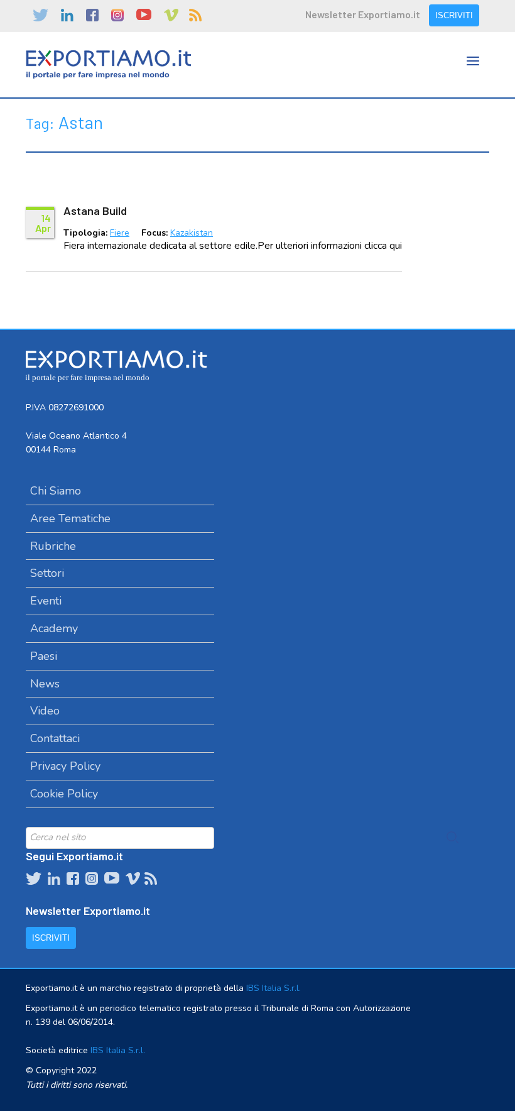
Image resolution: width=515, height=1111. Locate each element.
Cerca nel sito (453, 837)
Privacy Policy (65, 766)
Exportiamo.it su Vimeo (170, 15)
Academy (54, 628)
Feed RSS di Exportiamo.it (195, 15)
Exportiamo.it (108, 64)
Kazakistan (191, 233)
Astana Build (95, 210)
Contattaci (55, 738)
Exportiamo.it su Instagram (117, 15)
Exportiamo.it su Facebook (92, 15)
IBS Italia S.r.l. (273, 988)
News (45, 683)
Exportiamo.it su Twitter (40, 15)
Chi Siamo (55, 490)
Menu (473, 74)
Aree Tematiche (70, 518)
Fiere (119, 233)
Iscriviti (454, 15)
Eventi (46, 600)
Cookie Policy (64, 793)
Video (45, 710)
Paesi (43, 656)
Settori (47, 573)
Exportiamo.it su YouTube (143, 15)
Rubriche (53, 546)
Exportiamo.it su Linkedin (67, 15)
